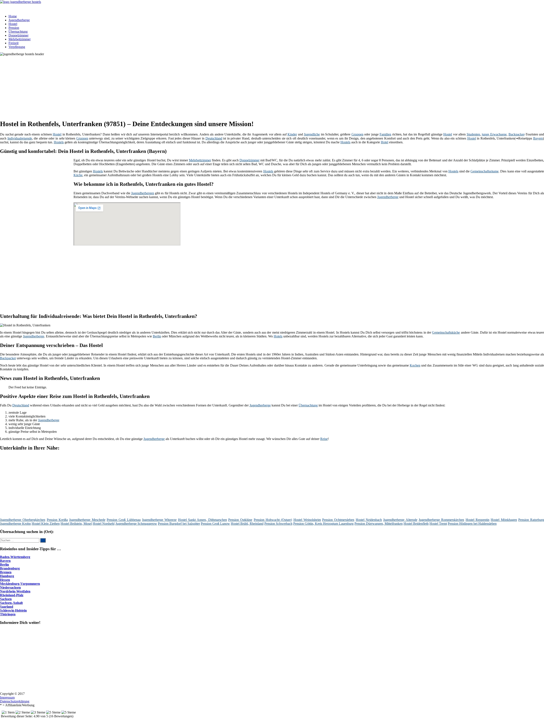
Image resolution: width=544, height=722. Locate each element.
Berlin (157, 336)
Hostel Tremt (438, 523)
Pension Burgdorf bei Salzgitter (179, 523)
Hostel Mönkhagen (504, 520)
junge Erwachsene (494, 134)
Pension (13, 28)
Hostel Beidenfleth (416, 523)
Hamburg (7, 576)
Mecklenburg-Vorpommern (20, 583)
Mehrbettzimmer (19, 39)
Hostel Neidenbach (369, 520)
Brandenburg (10, 568)
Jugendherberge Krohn (15, 523)
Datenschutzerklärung (14, 701)
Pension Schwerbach (278, 523)
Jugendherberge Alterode (400, 520)
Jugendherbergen (142, 193)
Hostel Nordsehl (104, 523)
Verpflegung (16, 47)
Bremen (5, 572)
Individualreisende (19, 138)
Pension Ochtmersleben (338, 520)
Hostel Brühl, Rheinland (247, 523)
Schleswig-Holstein (13, 610)
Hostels (59, 142)
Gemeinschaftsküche (446, 332)
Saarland (6, 606)
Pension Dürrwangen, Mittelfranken (378, 523)
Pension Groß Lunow (215, 523)
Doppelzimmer (18, 35)
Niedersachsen (10, 587)
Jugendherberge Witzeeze (159, 520)
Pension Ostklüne (240, 520)
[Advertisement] (130, 86)
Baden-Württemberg (15, 557)
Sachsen (6, 599)
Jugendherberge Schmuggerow (136, 523)
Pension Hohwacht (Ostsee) (273, 520)
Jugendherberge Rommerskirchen (441, 520)
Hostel (12, 24)
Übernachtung (18, 31)
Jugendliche (312, 134)
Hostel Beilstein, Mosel (76, 523)
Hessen (5, 580)
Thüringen (8, 614)
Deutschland (213, 138)
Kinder (292, 134)
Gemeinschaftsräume (484, 171)
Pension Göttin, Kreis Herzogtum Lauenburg (323, 523)
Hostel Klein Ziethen (46, 523)
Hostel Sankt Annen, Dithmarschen (202, 520)
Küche (78, 175)
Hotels (278, 336)
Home (12, 16)
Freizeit (13, 43)
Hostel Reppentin (477, 520)
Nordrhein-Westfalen (15, 591)
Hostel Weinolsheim (307, 520)
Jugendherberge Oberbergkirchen (22, 520)
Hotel (384, 142)
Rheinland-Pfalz (11, 595)
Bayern (538, 138)
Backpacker (516, 134)
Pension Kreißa (57, 520)
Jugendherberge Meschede (87, 520)
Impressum (7, 697)
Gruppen (357, 134)
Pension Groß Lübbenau (124, 520)
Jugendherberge (19, 20)
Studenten (473, 134)
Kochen (415, 365)
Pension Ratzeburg (531, 520)
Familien (385, 134)
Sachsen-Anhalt (11, 603)
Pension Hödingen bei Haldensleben (472, 523)
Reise (324, 439)
